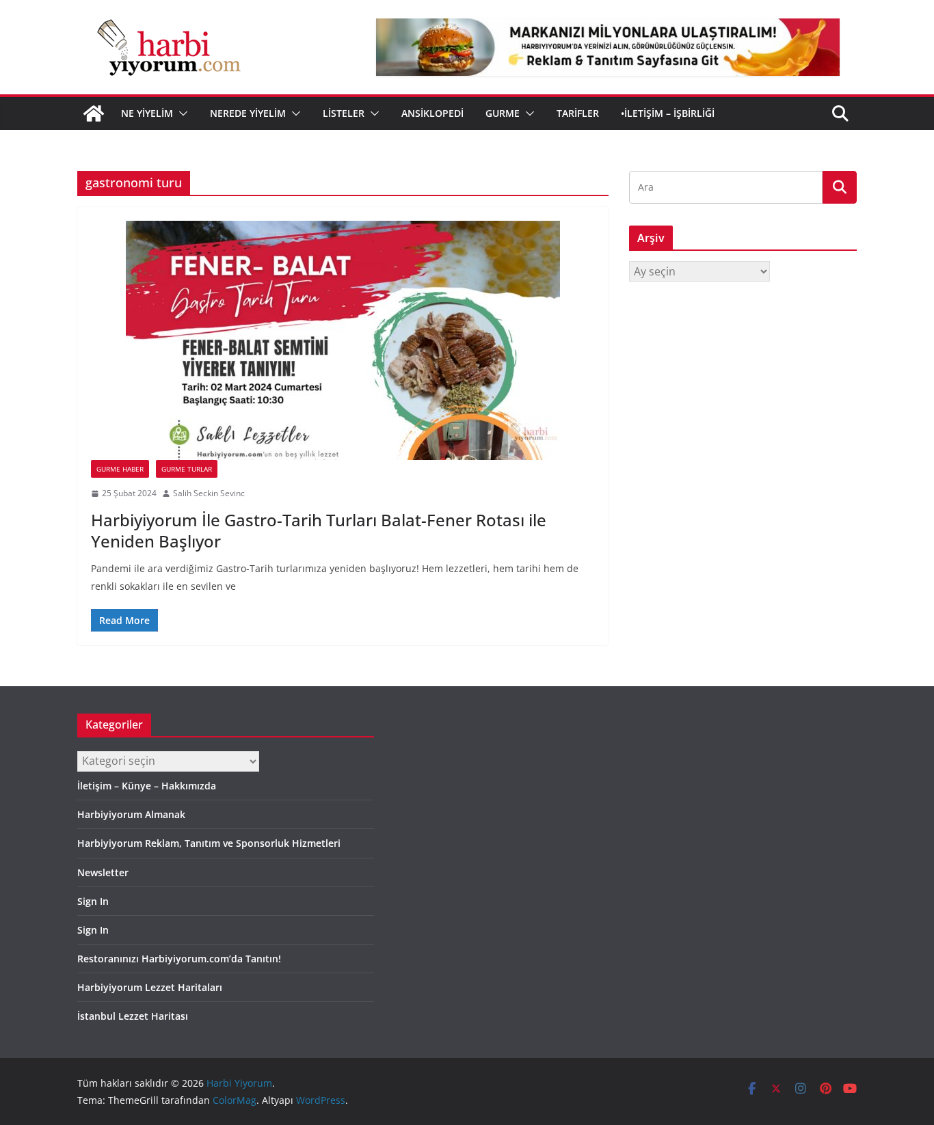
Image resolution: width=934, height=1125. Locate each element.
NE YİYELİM (147, 113)
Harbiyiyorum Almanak (131, 814)
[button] (180, 113)
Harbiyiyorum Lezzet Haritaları (149, 987)
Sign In (93, 901)
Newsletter (103, 872)
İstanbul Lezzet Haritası (132, 1015)
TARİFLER (578, 113)
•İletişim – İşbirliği (668, 113)
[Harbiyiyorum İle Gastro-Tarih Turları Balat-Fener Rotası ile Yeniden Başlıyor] (343, 340)
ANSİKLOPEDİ (432, 113)
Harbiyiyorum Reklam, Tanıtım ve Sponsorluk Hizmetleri (209, 843)
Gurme (502, 113)
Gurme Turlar (186, 469)
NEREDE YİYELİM (248, 113)
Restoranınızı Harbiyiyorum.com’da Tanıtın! (179, 958)
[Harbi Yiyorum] (93, 113)
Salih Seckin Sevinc (209, 493)
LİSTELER (343, 113)
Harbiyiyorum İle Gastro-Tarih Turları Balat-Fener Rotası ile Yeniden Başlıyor (318, 530)
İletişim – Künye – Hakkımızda (146, 785)
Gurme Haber (120, 469)
